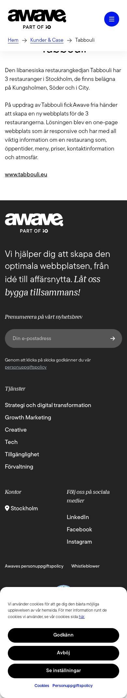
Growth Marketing (28, 418)
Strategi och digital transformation (48, 406)
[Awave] (37, 19)
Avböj (63, 653)
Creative (16, 430)
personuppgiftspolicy (26, 367)
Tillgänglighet (22, 455)
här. (82, 617)
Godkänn (63, 635)
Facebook (79, 530)
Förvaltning (19, 467)
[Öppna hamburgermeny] (111, 19)
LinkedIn (78, 518)
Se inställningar (63, 671)
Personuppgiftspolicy (72, 686)
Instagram (79, 542)
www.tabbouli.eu (26, 175)
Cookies (42, 686)
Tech (11, 443)
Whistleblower (85, 566)
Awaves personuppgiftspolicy (34, 566)
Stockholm (23, 509)
